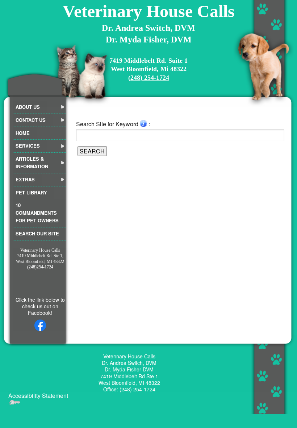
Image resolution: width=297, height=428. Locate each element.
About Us (28, 106)
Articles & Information (32, 162)
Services (28, 145)
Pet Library (31, 192)
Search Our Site (37, 233)
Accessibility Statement (38, 395)
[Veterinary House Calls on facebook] (40, 325)
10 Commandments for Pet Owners (37, 213)
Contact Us (31, 119)
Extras (25, 179)
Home (23, 132)
